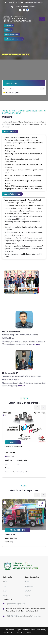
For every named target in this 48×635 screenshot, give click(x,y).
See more (36, 344)
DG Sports (8, 30)
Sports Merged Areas (12, 34)
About (5, 596)
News (5, 591)
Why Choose (29, 586)
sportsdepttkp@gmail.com (16, 604)
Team (4, 586)
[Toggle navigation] (42, 19)
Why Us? (28, 591)
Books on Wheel (8, 89)
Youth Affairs (9, 25)
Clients (27, 596)
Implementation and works (14, 39)
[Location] (27, 10)
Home (5, 581)
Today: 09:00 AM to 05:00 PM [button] (24, 7)
